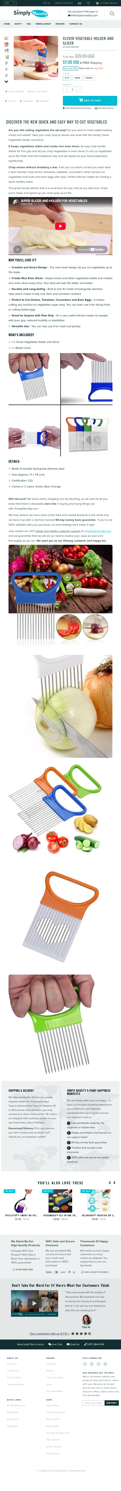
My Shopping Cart (16, 1405)
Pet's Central (53, 1440)
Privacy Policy (14, 1377)
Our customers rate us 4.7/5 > (50, 1334)
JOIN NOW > (111, 1403)
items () (109, 3)
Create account (64, 3)
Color (66, 74)
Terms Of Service (15, 1384)
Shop (18, 24)
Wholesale (12, 1426)
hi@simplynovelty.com (97, 531)
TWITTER (12, 101)
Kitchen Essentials (55, 1412)
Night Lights (52, 1426)
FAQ (29, 24)
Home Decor (52, 1405)
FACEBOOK (27, 101)
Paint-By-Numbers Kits (57, 1433)
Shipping (50, 1364)
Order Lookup (43, 24)
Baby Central (53, 1419)
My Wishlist (13, 1412)
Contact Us (75, 24)
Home (7, 24)
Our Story (12, 1364)
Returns (50, 1370)
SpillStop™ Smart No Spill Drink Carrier (31, 1215)
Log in (46, 3)
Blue (67, 78)
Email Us (74, 1344)
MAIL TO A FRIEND (39, 92)
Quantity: (68, 85)
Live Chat (57, 1344)
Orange (88, 78)
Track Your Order (54, 1377)
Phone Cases (53, 1453)
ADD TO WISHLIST (16, 92)
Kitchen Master (70, 47)
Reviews (60, 24)
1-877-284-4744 (95, 1344)
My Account (13, 1419)
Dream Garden (53, 1446)
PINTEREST (44, 101)
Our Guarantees (54, 1391)
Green (77, 78)
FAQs (49, 1384)
